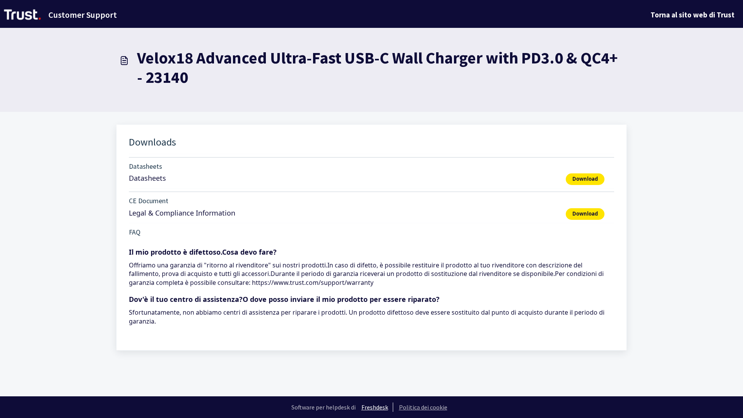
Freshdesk (374, 407)
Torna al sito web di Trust (692, 14)
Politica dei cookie (423, 407)
